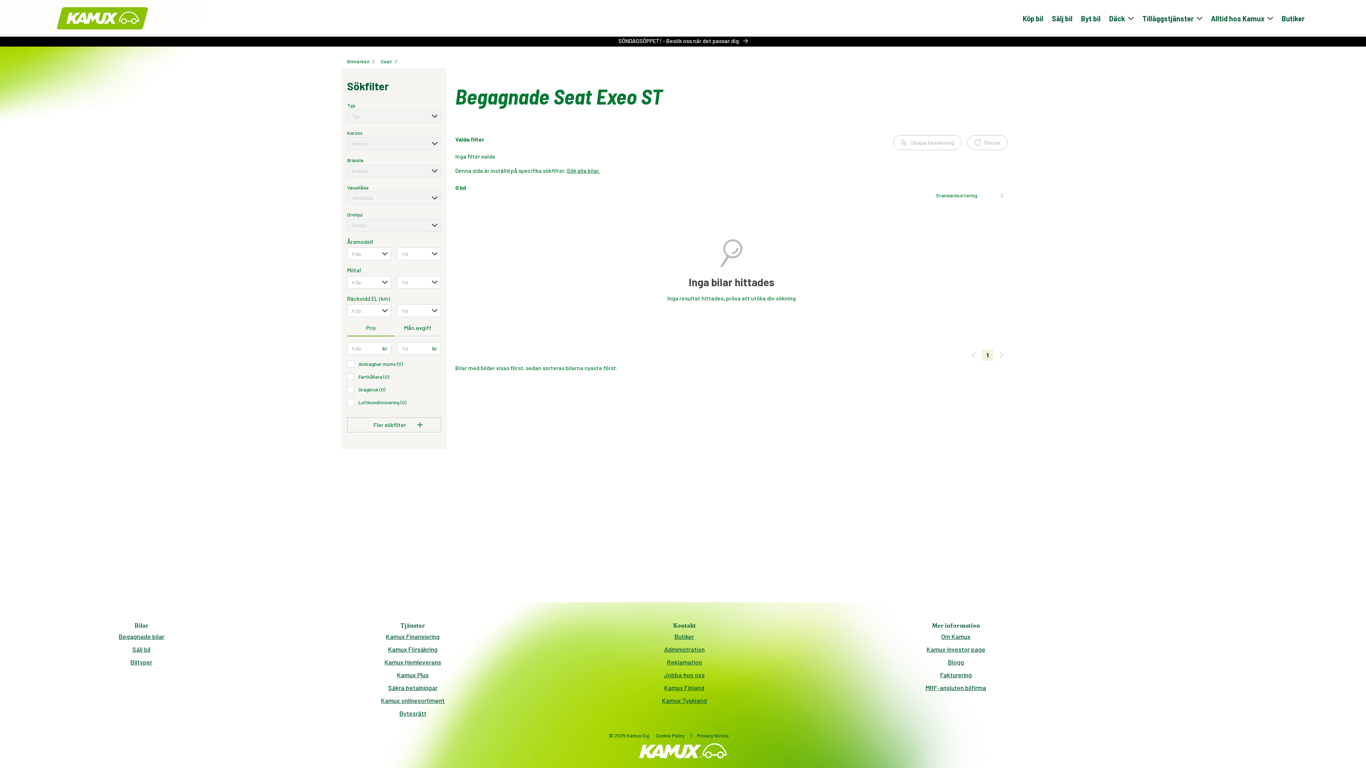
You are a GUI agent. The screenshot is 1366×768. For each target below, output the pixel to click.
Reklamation (684, 662)
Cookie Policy (670, 735)
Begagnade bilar (141, 636)
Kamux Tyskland (684, 700)
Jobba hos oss (684, 675)
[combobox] (394, 116)
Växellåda (358, 188)
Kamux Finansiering (413, 636)
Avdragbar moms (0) (381, 364)
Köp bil (1033, 18)
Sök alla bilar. (583, 170)
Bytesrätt (413, 713)
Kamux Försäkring (413, 649)
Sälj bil (1062, 18)
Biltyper (141, 662)
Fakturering (956, 675)
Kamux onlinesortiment (413, 700)
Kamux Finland (684, 688)
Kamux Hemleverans (413, 662)
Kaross (354, 133)
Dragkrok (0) (372, 389)
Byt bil (1091, 18)
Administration (684, 649)
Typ (351, 105)
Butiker (1293, 18)
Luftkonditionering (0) (382, 402)
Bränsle (355, 160)
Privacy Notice (713, 735)
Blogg (956, 662)
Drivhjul (354, 215)
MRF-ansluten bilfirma (956, 688)
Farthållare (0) (374, 377)
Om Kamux (955, 636)
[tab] (370, 328)
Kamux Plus (413, 675)
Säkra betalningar (413, 688)
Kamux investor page (956, 649)
